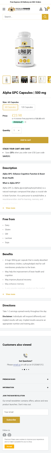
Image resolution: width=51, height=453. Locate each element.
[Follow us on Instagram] (9, 435)
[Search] (45, 17)
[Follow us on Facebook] (4, 435)
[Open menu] (4, 9)
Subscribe (11, 420)
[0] (46, 9)
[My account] (41, 9)
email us (17, 365)
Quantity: (6, 130)
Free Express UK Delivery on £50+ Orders (25, 2)
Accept (9, 446)
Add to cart (25, 140)
